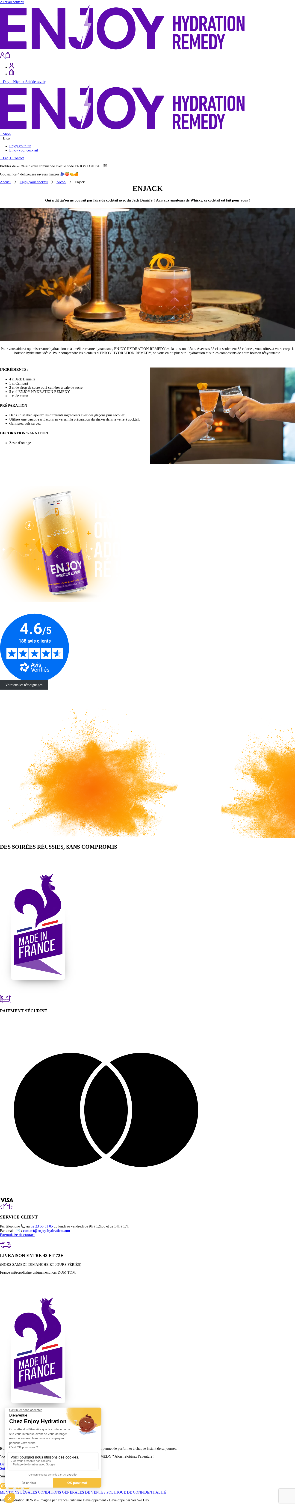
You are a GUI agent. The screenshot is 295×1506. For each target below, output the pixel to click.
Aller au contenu (12, 2)
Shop (5, 134)
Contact (16, 158)
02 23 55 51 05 (42, 1226)
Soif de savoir (33, 82)
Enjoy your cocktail (23, 150)
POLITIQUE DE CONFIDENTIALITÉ (136, 1492)
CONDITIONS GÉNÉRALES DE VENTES (72, 1492)
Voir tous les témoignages (23, 685)
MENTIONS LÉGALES (19, 1492)
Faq (4, 158)
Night (16, 82)
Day (5, 82)
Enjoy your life (20, 146)
